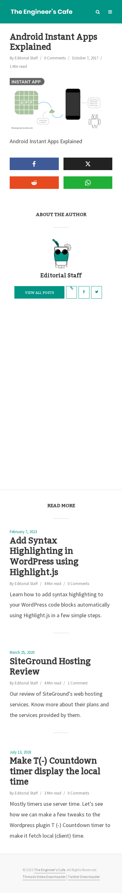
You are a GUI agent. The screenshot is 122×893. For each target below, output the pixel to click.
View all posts (39, 293)
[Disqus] (61, 395)
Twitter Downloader (84, 876)
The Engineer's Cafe (49, 869)
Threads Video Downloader (44, 876)
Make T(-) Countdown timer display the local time (55, 772)
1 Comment (78, 683)
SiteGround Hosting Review (50, 667)
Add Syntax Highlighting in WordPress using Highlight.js (44, 557)
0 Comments (55, 58)
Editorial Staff (26, 58)
